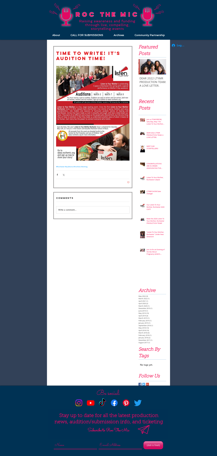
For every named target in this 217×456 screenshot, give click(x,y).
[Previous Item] (142, 67)
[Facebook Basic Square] (140, 384)
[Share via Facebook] (57, 175)
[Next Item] (162, 67)
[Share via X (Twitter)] (63, 175)
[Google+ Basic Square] (147, 384)
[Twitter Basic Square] (143, 384)
